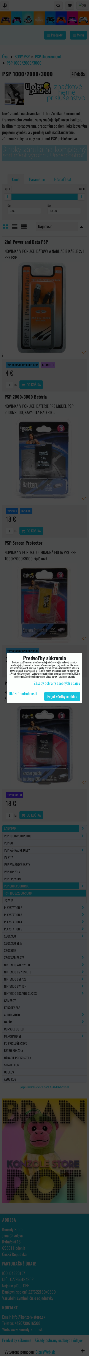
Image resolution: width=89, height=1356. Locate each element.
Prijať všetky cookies (62, 696)
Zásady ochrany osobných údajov (57, 683)
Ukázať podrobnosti (23, 694)
